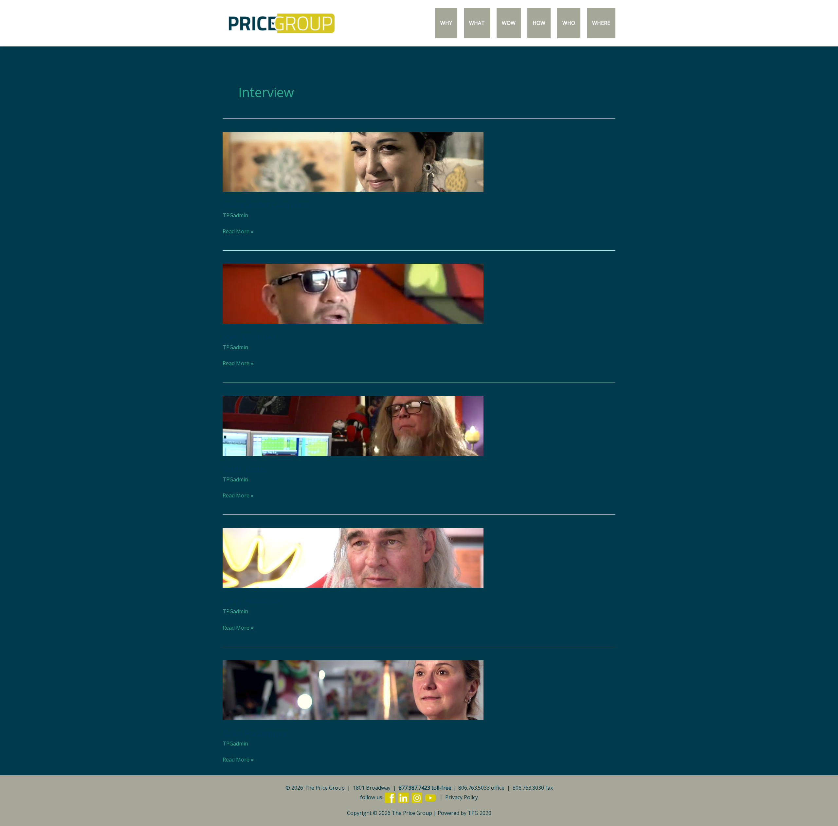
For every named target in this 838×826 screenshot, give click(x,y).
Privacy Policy (461, 797)
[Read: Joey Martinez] (353, 293)
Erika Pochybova (255, 733)
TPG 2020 (479, 813)
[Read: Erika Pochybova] (353, 689)
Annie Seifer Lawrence (266, 205)
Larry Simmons (252, 601)
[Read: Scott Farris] (353, 425)
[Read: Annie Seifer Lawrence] (353, 161)
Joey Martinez (249, 337)
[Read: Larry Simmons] (353, 557)
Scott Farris (244, 469)
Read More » (238, 231)
